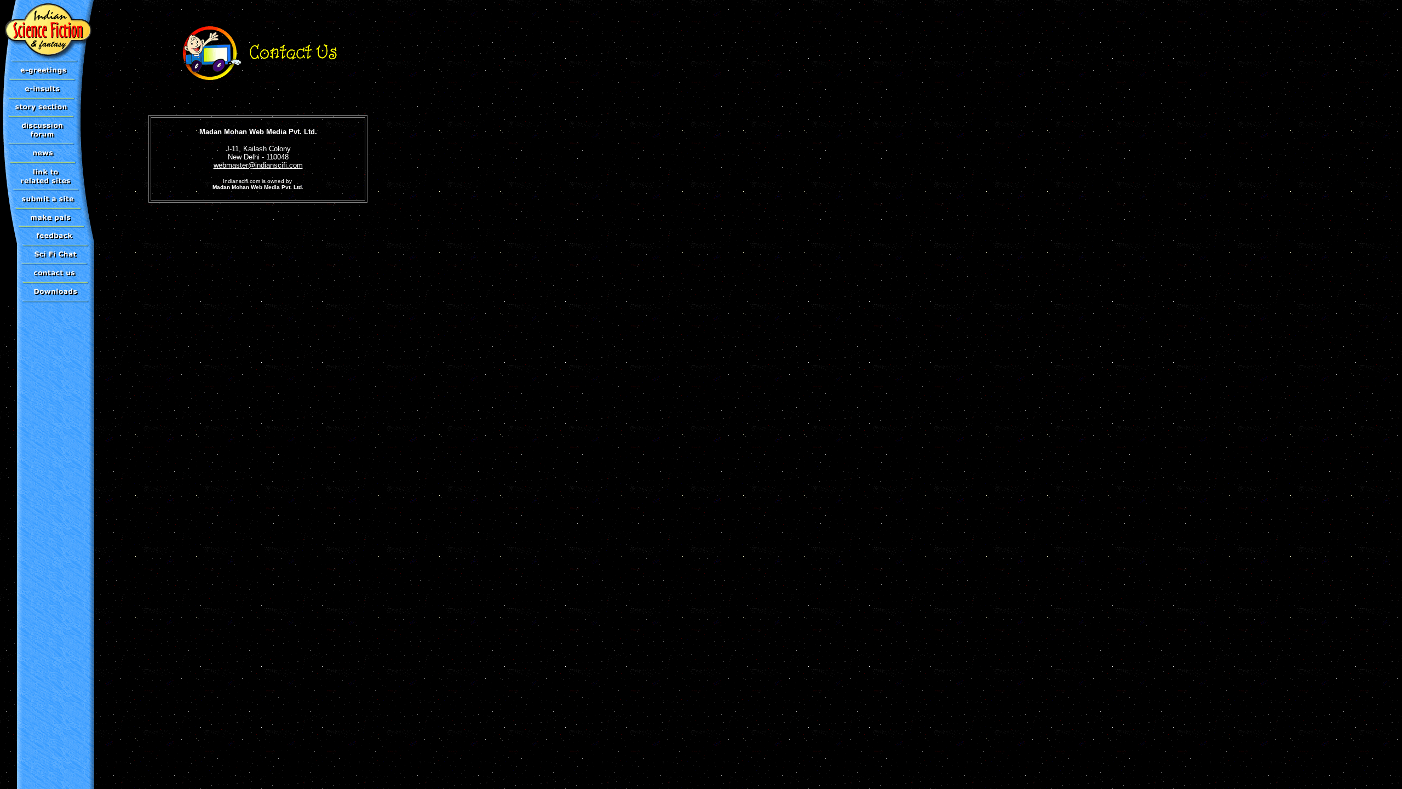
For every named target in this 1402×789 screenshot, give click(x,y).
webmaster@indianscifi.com (258, 165)
